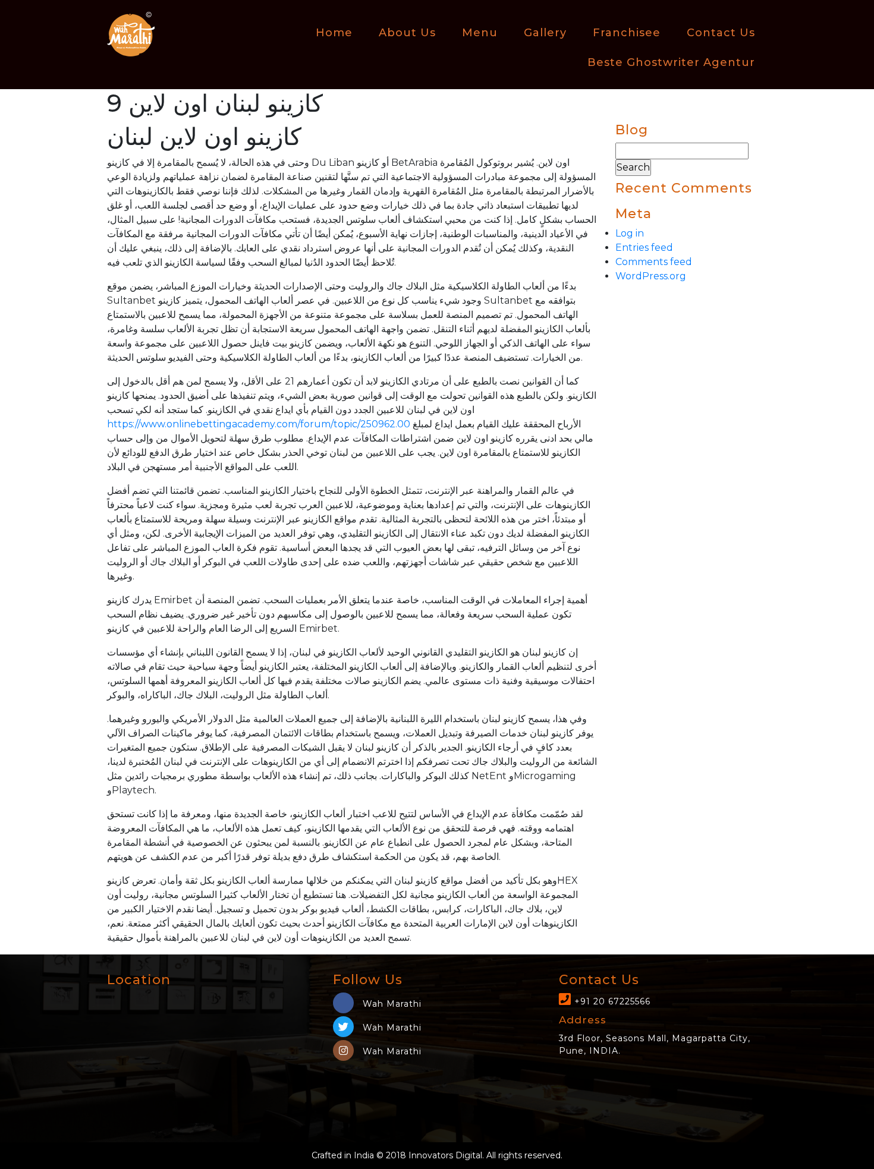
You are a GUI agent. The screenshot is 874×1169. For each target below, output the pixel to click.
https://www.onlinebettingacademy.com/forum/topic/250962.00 (258, 424)
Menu (480, 32)
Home (334, 32)
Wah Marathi (391, 1003)
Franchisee (627, 32)
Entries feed (644, 247)
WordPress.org (650, 276)
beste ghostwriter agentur (671, 62)
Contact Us (721, 32)
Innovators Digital (445, 1155)
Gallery (545, 32)
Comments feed (653, 261)
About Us (407, 32)
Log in (629, 233)
